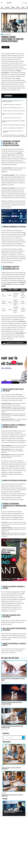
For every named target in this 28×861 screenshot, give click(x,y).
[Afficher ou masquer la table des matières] (18, 96)
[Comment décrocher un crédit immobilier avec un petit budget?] (14, 669)
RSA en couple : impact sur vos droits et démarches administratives (11, 768)
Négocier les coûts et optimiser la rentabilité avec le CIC (13, 114)
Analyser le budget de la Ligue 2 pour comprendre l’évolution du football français (13, 811)
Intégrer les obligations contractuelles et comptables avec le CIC (13, 121)
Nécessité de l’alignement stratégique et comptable (14, 124)
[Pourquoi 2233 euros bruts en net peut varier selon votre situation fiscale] (14, 781)
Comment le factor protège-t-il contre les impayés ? (14, 135)
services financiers (21, 53)
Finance (3, 765)
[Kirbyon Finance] (9, 3)
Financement (5, 47)
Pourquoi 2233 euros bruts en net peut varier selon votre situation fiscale (12, 795)
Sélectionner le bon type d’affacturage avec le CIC (12, 107)
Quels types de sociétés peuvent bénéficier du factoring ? (13, 131)
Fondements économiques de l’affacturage (12, 104)
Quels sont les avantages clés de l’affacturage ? (13, 128)
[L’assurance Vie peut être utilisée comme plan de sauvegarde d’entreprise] (14, 692)
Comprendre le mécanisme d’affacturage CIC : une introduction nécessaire (12, 101)
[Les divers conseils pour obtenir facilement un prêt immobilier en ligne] (14, 716)
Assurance (3, 706)
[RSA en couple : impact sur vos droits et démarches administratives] (14, 754)
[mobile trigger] (2, 3)
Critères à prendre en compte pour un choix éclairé (14, 110)
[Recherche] (23, 3)
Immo (2, 682)
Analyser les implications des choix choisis (12, 117)
